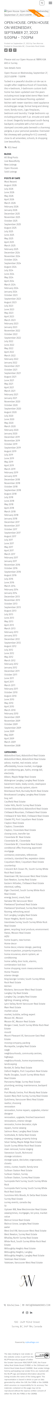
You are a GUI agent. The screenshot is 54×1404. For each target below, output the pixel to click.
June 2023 (9, 309)
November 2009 (12, 720)
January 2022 (10, 362)
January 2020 (10, 433)
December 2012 (12, 639)
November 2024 (12, 256)
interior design (11, 975)
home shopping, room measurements (23, 968)
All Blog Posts (11, 157)
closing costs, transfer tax (17, 833)
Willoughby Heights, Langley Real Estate (24, 1255)
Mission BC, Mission (13, 1018)
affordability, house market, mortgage (23, 766)
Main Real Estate (12, 1007)
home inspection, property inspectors (23, 950)
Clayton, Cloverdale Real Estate (20, 830)
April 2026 (9, 199)
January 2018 (10, 518)
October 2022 (10, 334)
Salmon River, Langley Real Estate (21, 1131)
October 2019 (10, 444)
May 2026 (8, 196)
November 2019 (12, 440)
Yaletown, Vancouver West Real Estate (23, 1262)
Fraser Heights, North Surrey (18, 918)
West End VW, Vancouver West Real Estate (25, 1230)
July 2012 (8, 650)
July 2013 (8, 614)
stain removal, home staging (18, 1149)
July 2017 (8, 540)
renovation (9, 1106)
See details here (12, 68)
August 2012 (10, 646)
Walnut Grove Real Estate (17, 1220)
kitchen (8, 986)
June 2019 (9, 458)
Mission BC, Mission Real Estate (19, 1021)
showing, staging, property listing (20, 1138)
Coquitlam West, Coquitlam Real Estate (24, 862)
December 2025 (12, 213)
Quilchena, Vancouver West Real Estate (24, 1099)
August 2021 (10, 376)
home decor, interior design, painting (22, 947)
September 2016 (12, 572)
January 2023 (10, 327)
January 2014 (10, 593)
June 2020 (9, 419)
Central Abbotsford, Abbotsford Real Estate (26, 808)
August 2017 (10, 536)
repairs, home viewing (15, 1128)
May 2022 (8, 348)
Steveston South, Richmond (18, 1152)
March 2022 (10, 355)
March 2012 (9, 660)
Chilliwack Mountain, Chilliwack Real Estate (25, 812)
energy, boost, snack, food (17, 897)
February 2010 (11, 713)
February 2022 (11, 359)
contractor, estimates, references (20, 855)
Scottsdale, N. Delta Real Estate (20, 1135)
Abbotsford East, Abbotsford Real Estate (24, 755)
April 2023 (9, 316)
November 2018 (12, 483)
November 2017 (12, 525)
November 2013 (12, 600)
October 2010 (10, 692)
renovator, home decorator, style (20, 1124)
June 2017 (9, 543)
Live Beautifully (12, 161)
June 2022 (9, 345)
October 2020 (11, 405)
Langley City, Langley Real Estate (20, 996)
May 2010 (8, 703)
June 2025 (9, 235)
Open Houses (11, 168)
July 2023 (8, 306)
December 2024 (12, 252)
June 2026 (9, 192)
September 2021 (12, 373)
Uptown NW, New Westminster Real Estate (25, 1209)
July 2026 (8, 189)
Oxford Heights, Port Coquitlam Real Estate (25, 1071)
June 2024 (9, 274)
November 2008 (12, 745)
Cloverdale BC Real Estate (17, 837)
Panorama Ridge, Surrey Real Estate (22, 1082)
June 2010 (9, 699)
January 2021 (10, 398)
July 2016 (8, 579)
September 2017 (12, 532)
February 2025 (11, 249)
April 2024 (9, 281)
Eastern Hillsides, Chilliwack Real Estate (24, 883)
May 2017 (8, 547)
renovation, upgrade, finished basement (24, 1117)
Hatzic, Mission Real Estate (17, 933)
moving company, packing (17, 1043)
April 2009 (9, 738)
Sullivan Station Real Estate (18, 1170)
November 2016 (12, 564)
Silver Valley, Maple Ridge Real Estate (23, 1142)
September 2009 (12, 728)
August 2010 (10, 696)
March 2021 (9, 391)
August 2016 (10, 575)
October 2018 (10, 486)
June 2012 (9, 653)
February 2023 (11, 323)
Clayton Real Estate (14, 823)
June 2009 (9, 731)
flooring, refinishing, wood (17, 911)
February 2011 (11, 688)
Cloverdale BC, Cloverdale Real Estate (29, 46)
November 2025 (12, 217)
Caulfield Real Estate (14, 801)
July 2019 (8, 454)
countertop (10, 865)
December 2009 (12, 717)
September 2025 (12, 224)
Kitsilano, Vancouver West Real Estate (23, 989)
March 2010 (10, 710)
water (7, 1227)
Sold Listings (10, 171)
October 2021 (10, 369)
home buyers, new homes (17, 940)
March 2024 (10, 284)
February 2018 (11, 515)
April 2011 (9, 681)
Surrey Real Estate (13, 1199)
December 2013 (12, 596)
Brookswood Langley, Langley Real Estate (25, 794)
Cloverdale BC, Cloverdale (17, 840)
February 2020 (11, 430)
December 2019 (12, 437)
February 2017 (11, 557)
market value (11, 1011)
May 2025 (8, 238)
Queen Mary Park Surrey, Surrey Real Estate (26, 1096)
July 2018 (8, 497)
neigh (7, 1050)
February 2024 (11, 288)
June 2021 (9, 380)
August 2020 (10, 412)
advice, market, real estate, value (21, 762)
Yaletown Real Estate (15, 1259)
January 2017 (10, 561)
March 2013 (9, 628)
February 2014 (11, 589)
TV (5, 1206)
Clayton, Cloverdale (14, 826)
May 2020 (8, 423)
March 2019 (9, 469)
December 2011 (12, 671)
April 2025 (9, 242)
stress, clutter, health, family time (21, 1167)
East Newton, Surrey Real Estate (20, 879)
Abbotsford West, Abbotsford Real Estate (25, 759)
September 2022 (12, 338)
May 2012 (8, 657)
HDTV (6, 936)
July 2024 (8, 270)
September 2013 (12, 607)
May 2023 (8, 313)
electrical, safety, (12, 886)
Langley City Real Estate (16, 993)
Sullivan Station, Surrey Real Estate (22, 1177)
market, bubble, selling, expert (19, 1014)
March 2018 (10, 511)
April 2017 (9, 550)
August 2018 (10, 494)
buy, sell (8, 798)
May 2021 (8, 384)
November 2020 (12, 401)
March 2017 (9, 554)
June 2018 (9, 501)
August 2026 (10, 185)
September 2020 (12, 408)
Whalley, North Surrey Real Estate (21, 1238)
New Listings (10, 164)
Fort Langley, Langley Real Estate (20, 915)
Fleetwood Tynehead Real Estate (20, 904)
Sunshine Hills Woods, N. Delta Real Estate (25, 1195)
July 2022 (8, 341)
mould (7, 1032)
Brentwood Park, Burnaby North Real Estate (26, 791)
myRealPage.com (32, 1342)
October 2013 (10, 603)
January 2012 (10, 667)
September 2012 (12, 642)
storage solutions (13, 1156)
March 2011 (9, 685)
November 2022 (12, 330)
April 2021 (9, 387)
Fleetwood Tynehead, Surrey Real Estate (24, 908)
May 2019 (8, 462)
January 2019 (10, 476)
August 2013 (10, 610)
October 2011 (10, 674)
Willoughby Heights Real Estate (20, 1248)
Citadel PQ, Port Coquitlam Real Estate (23, 819)
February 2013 (11, 632)
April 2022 (9, 352)
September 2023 (12, 298)
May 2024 (8, 277)
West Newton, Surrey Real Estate (20, 1234)
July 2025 (8, 231)
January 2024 (10, 291)
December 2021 (12, 366)
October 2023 (10, 295)
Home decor (10, 943)
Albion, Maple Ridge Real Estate (20, 777)
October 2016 (10, 568)
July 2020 (8, 416)
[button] (23, 1312)
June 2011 (9, 678)
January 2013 (10, 635)
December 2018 (12, 479)
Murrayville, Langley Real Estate (20, 1046)
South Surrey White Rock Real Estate (22, 1145)
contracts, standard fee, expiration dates (24, 858)
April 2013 (9, 625)
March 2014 (9, 586)
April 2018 (9, 508)
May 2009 (8, 735)
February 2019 (11, 472)
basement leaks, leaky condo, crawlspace (25, 784)
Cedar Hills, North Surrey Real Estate (22, 805)
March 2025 (10, 245)
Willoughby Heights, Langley (18, 1252)
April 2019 (9, 465)
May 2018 (8, 504)
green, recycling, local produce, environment (26, 929)
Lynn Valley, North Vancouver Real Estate (24, 1004)
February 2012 (11, 664)
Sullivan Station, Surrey (16, 1174)
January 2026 (10, 210)
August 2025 (10, 228)
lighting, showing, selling (16, 1000)
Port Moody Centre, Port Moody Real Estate (25, 1092)
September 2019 (12, 447)
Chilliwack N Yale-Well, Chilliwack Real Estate (26, 816)
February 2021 (11, 394)
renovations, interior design (18, 1121)
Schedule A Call (42, 3)
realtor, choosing (12, 1103)
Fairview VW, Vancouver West (18, 901)
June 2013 (9, 618)
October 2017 (10, 529)
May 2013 (8, 621)
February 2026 (11, 206)
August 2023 (10, 302)
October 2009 (11, 724)
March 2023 (10, 320)
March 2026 (10, 203)
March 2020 (10, 426)
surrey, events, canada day (17, 1202)
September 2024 (12, 263)
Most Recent (10, 181)
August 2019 (10, 451)
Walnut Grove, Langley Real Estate (21, 1223)
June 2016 (9, 582)
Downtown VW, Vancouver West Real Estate (25, 876)
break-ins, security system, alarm (20, 787)
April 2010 (9, 706)
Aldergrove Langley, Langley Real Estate (24, 780)
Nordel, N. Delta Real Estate (18, 1067)
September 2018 (12, 490)
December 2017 (12, 522)
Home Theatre (11, 972)
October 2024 (10, 259)
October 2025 (10, 220)
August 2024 (10, 267)
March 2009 (10, 742)
